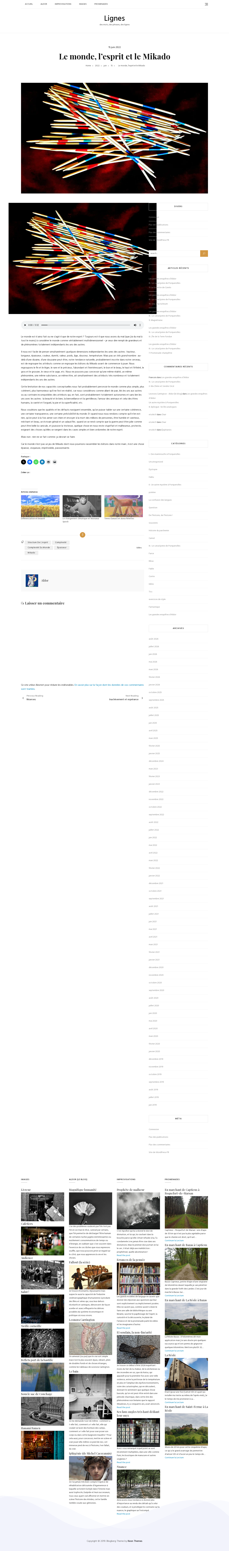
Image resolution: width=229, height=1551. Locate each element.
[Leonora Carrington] (90, 1324)
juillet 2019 (154, 1097)
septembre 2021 (156, 899)
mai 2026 (153, 662)
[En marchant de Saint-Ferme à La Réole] (186, 1415)
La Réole (170, 1355)
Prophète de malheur (130, 1190)
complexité (61, 542)
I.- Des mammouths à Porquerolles (164, 454)
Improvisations (63, 4)
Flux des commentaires (159, 232)
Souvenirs (153, 523)
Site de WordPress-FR (159, 240)
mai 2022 (153, 845)
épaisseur (61, 547)
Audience (27, 1258)
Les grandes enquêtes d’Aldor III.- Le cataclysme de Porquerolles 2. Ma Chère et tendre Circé (169, 382)
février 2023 (154, 776)
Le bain (73, 1371)
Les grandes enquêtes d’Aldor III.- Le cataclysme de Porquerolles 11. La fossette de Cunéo (164, 283)
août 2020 (153, 998)
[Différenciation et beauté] (40, 506)
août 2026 (153, 639)
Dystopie (153, 469)
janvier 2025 (154, 753)
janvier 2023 (154, 784)
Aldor (44, 4)
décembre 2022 (156, 792)
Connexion (154, 217)
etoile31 (152, 414)
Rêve (151, 561)
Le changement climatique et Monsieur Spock (81, 520)
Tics (150, 592)
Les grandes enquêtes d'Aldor (162, 614)
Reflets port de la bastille (37, 1360)
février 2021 (154, 952)
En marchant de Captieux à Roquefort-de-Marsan (182, 1191)
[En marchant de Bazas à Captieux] (186, 1249)
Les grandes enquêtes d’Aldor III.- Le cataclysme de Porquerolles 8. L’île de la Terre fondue (164, 332)
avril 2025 (153, 730)
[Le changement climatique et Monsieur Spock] (82, 506)
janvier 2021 (154, 960)
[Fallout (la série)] (90, 1266)
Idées (139, 547)
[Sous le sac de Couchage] (42, 1398)
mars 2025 (153, 738)
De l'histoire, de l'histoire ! (161, 515)
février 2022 (154, 868)
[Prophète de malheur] (138, 1194)
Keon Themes (135, 1541)
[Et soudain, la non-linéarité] (138, 1336)
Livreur (26, 1190)
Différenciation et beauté (33, 518)
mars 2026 (153, 669)
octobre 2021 (155, 891)
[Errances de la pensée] (138, 1264)
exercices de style (157, 599)
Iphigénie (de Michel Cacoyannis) (90, 1453)
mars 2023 (153, 769)
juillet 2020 (154, 1005)
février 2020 (154, 1044)
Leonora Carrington (82, 1320)
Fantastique (154, 607)
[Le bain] (90, 1375)
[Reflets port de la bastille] (42, 1364)
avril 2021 (153, 937)
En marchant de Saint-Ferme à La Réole (186, 1408)
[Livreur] (42, 1194)
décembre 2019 (156, 1059)
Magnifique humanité (83, 1190)
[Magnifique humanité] (90, 1194)
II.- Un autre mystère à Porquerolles (165, 485)
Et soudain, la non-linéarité (134, 1332)
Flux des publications (158, 225)
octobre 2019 (155, 1074)
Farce (151, 553)
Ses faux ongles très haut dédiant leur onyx (138, 1413)
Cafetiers (27, 1224)
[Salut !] (42, 1296)
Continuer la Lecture (174, 1240)
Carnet (152, 538)
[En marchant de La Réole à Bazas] (186, 1304)
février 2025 (154, 746)
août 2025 (153, 708)
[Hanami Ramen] (42, 1432)
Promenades (101, 4)
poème (152, 492)
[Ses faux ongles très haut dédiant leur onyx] (138, 1420)
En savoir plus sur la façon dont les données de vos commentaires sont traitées (82, 687)
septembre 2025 (156, 700)
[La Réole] (186, 1359)
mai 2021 (153, 929)
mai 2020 (153, 1021)
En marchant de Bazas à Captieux (186, 1245)
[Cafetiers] (42, 1228)
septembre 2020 (156, 990)
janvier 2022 (154, 876)
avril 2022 (153, 853)
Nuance (122, 1467)
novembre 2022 (156, 799)
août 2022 (153, 822)
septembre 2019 (156, 1082)
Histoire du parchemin (159, 530)
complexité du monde (39, 547)
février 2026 (154, 677)
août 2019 (153, 1090)
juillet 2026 (154, 646)
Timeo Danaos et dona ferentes (119, 518)
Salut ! (25, 1292)
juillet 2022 (154, 830)
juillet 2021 (154, 914)
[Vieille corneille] (42, 1330)
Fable (151, 569)
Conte (152, 576)
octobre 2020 (155, 983)
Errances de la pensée (131, 1260)
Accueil (29, 4)
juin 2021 (153, 921)
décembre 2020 (156, 967)
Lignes (114, 19)
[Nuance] (138, 1471)
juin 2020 (153, 1013)
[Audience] (42, 1262)
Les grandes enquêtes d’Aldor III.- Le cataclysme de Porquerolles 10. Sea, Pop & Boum (164, 299)
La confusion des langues (160, 500)
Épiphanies (166, 430)
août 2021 (153, 906)
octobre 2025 (155, 692)
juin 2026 (153, 654)
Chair (164, 414)
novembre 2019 (156, 1067)
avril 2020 (153, 1028)
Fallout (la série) (79, 1262)
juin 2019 (153, 1105)
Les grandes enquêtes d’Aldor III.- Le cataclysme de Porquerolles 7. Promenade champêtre (164, 349)
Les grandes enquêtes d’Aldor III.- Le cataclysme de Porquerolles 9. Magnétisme (164, 316)
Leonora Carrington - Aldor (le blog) (165, 394)
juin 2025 (153, 723)
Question (153, 508)
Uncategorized (156, 462)
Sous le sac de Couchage (36, 1394)
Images (83, 4)
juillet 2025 (154, 715)
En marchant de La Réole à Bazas (186, 1300)
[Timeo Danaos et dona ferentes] (123, 506)
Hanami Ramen (30, 1428)
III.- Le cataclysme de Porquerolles (164, 546)
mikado (31, 552)
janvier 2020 (154, 1051)
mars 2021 (153, 944)
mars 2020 (153, 1036)
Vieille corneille (31, 1326)
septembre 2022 (156, 815)
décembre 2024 (156, 761)
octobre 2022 (155, 807)
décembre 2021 (156, 883)
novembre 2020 (156, 975)
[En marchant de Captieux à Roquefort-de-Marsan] (186, 1198)
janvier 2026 (154, 685)
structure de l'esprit (38, 542)
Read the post (123, 1255)
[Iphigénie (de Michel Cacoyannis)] (90, 1457)
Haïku (151, 477)
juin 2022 (153, 837)
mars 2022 (153, 860)
